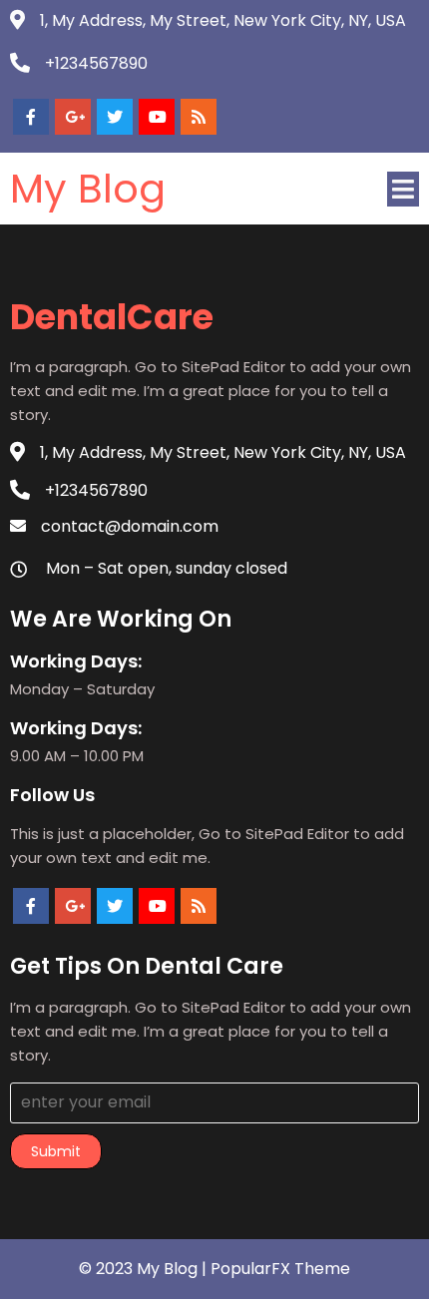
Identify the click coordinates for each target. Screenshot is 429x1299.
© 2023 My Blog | (145, 1268)
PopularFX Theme (280, 1268)
